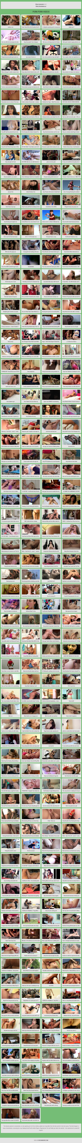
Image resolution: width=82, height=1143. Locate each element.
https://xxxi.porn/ (39, 4)
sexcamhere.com (43, 1140)
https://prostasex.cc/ (41, 6)
